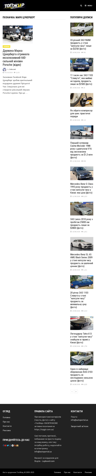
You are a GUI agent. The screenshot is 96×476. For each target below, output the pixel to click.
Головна (6, 417)
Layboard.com (48, 461)
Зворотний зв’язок (79, 426)
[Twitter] (8, 445)
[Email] (17, 445)
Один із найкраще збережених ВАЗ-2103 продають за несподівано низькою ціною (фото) (81, 375)
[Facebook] (3, 445)
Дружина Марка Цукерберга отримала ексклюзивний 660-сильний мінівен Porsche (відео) (16, 57)
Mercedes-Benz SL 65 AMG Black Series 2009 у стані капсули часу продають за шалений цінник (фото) (81, 260)
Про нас (6, 421)
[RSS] (15, 445)
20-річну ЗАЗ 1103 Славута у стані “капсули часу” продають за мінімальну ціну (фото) (79, 300)
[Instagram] (10, 445)
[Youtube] (5, 445)
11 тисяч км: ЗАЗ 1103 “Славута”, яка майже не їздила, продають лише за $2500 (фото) (81, 79)
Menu (90, 5)
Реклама (7, 430)
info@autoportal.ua (43, 451)
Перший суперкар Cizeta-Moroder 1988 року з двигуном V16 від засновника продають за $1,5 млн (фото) (81, 150)
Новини (6, 46)
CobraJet (12, 69)
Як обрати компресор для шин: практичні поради (81, 113)
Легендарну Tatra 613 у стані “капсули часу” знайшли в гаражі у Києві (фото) (81, 338)
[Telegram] (13, 445)
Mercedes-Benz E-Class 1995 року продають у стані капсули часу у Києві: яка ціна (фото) (81, 188)
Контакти (7, 426)
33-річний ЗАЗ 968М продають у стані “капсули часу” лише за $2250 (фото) (80, 44)
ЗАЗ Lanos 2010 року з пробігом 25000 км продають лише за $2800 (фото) (81, 223)
